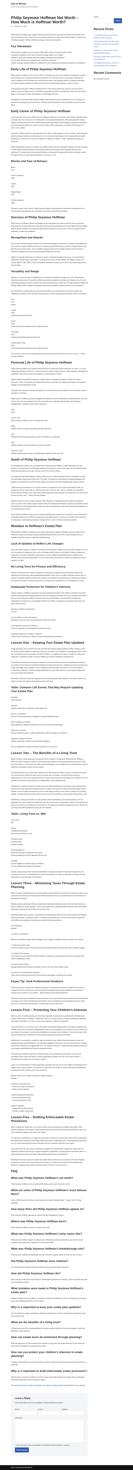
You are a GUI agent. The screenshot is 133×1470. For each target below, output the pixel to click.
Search (96, 17)
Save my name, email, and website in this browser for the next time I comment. (43, 1445)
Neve (13, 1467)
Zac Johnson (80, 1385)
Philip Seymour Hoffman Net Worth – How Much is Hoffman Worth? (40, 1385)
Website (65, 1409)
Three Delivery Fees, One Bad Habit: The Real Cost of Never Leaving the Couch (106, 44)
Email (40, 1409)
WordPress (28, 1467)
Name (17, 1409)
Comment (19, 1418)
